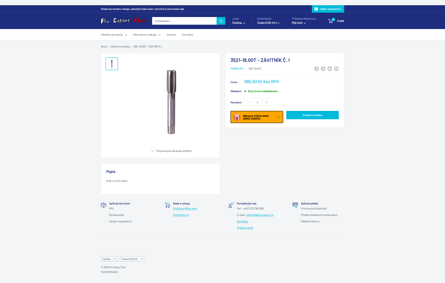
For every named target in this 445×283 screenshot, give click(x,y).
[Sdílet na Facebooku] (316, 68)
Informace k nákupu (145, 34)
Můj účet (297, 22)
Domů (104, 46)
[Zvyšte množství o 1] (266, 102)
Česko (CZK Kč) (129, 258)
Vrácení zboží (245, 227)
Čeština (106, 258)
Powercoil (237, 68)
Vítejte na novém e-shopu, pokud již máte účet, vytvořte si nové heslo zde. (143, 8)
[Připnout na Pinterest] (323, 68)
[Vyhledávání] (221, 21)
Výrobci (171, 34)
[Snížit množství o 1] (248, 102)
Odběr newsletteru (330, 8)
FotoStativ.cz (181, 214)
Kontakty (187, 34)
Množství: (236, 102)
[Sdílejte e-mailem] (336, 68)
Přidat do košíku (312, 115)
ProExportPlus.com (185, 208)
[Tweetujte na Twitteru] (329, 68)
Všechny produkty (112, 34)
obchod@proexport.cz (259, 214)
